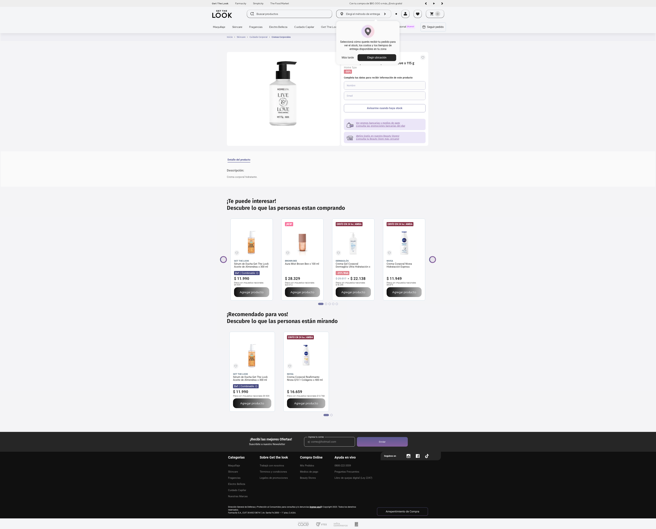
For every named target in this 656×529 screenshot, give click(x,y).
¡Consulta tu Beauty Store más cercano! (377, 138)
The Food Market (279, 3)
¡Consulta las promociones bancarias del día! (380, 125)
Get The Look (220, 3)
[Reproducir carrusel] (434, 3)
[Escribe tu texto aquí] (408, 456)
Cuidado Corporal (259, 37)
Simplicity (258, 3)
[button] (405, 18)
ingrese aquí (315, 507)
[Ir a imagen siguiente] (442, 3)
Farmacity (240, 3)
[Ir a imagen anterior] (426, 3)
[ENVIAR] (385, 108)
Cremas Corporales (281, 37)
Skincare (241, 37)
